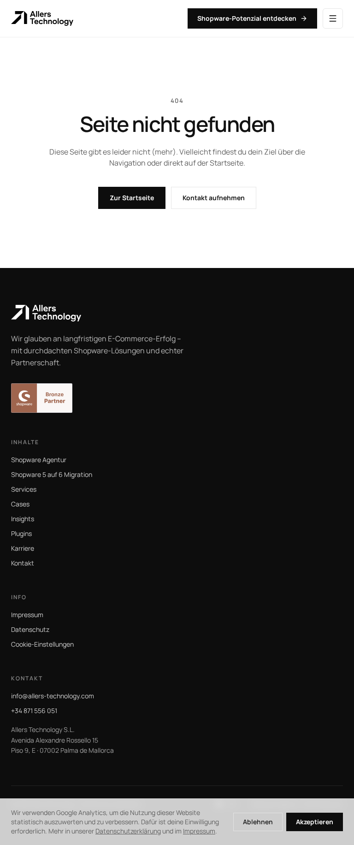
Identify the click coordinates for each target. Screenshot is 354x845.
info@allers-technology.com (52, 695)
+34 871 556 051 (34, 710)
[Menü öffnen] (333, 18)
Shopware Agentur (38, 459)
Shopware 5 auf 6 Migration (51, 474)
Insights (22, 518)
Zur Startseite (132, 197)
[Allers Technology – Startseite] (42, 18)
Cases (20, 504)
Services (23, 489)
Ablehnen (258, 821)
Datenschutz (30, 629)
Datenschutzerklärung (128, 831)
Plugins (21, 533)
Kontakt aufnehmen (214, 197)
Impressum (27, 614)
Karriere (22, 548)
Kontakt (22, 563)
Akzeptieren (314, 821)
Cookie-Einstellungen (42, 644)
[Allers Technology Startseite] (177, 313)
